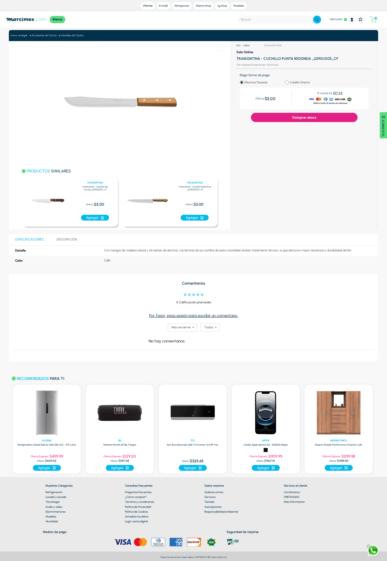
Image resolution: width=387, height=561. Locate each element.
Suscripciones (213, 507)
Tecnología (52, 502)
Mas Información (294, 502)
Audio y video (54, 507)
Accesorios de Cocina (44, 35)
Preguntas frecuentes (138, 492)
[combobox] (279, 20)
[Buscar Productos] (317, 20)
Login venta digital (136, 521)
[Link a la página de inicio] (14, 35)
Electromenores (56, 511)
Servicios (210, 497)
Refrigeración (54, 492)
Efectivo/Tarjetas (255, 82)
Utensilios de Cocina (72, 35)
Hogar (24, 35)
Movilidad (52, 521)
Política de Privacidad (138, 507)
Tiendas (209, 502)
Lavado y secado (56, 497)
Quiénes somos (213, 492)
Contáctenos (292, 492)
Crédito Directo (300, 82)
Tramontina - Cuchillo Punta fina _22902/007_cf (194, 188)
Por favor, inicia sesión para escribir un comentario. (193, 315)
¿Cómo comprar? (136, 497)
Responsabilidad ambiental (221, 511)
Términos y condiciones (139, 502)
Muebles (51, 516)
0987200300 (336, 19)
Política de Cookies (136, 511)
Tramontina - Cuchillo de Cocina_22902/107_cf (95, 188)
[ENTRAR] (351, 19)
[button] (17, 199)
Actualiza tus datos (136, 516)
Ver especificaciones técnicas (257, 64)
